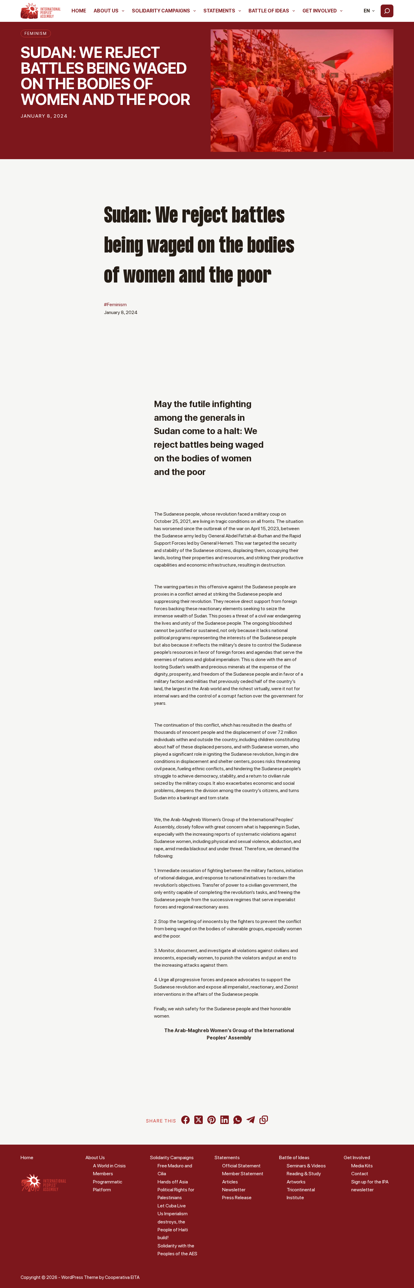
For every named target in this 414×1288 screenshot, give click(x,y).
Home (79, 11)
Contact (359, 1173)
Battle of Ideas (269, 11)
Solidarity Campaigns (161, 11)
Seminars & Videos (306, 1166)
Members (103, 1173)
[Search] (387, 11)
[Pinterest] (211, 1120)
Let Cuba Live (172, 1206)
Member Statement (242, 1173)
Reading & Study (304, 1173)
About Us (106, 11)
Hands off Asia (173, 1182)
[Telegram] (250, 1120)
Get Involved (319, 11)
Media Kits (362, 1166)
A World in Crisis (109, 1166)
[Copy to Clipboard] (263, 1120)
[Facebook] (185, 1120)
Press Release (237, 1197)
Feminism (36, 33)
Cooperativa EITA (122, 1277)
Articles (230, 1182)
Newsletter (233, 1190)
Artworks (296, 1182)
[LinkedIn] (224, 1120)
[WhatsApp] (237, 1120)
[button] (369, 11)
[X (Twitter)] (198, 1120)
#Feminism (115, 304)
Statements (219, 11)
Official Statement (241, 1166)
